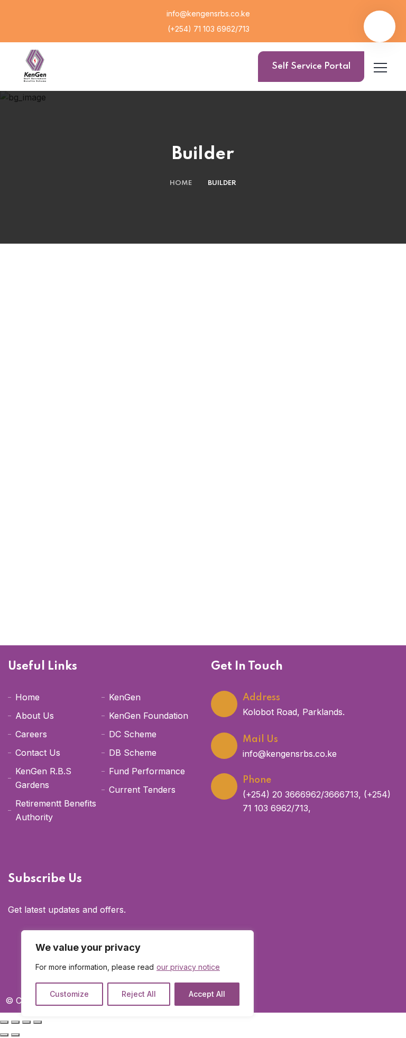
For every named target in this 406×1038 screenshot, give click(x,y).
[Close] (242, 939)
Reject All (139, 993)
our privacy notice (188, 966)
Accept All (207, 993)
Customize (69, 993)
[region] (137, 973)
